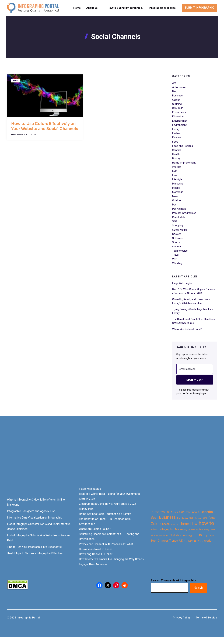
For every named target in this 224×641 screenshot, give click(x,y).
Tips (198, 534)
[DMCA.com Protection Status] (17, 588)
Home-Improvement (184, 162)
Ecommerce (179, 112)
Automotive (179, 87)
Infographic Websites (162, 7)
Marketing (177, 183)
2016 (162, 512)
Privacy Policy (181, 617)
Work (200, 541)
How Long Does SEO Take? (96, 554)
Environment (179, 124)
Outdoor (177, 200)
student (176, 246)
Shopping (177, 225)
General (176, 150)
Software (177, 238)
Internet (176, 166)
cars (204, 517)
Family (176, 129)
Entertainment (180, 120)
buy (179, 518)
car (191, 517)
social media (162, 535)
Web (174, 259)
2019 (181, 512)
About (195, 512)
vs (185, 541)
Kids (174, 171)
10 (152, 512)
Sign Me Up (194, 379)
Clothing (177, 104)
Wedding (177, 263)
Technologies (180, 250)
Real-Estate (179, 217)
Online (199, 529)
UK (181, 540)
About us (91, 7)
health (166, 524)
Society (176, 234)
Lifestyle (177, 179)
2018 (175, 512)
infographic (166, 529)
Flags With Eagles (182, 283)
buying (185, 518)
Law (174, 175)
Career (176, 99)
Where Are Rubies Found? (187, 329)
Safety (206, 529)
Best (154, 518)
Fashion (176, 133)
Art (174, 83)
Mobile (176, 187)
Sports (176, 242)
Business (177, 95)
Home (77, 7)
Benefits (207, 512)
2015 (157, 512)
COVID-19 (178, 108)
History (176, 158)
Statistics (175, 535)
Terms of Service (206, 617)
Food (175, 141)
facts (211, 517)
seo (213, 529)
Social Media (179, 229)
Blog (15, 80)
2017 (169, 512)
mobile (192, 529)
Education (178, 116)
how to (206, 523)
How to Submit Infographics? (125, 7)
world (208, 540)
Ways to (192, 541)
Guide (156, 524)
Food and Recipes (182, 145)
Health (176, 154)
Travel (175, 254)
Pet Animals (179, 208)
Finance (176, 137)
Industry (155, 529)
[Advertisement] (111, 457)
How (193, 524)
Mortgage (177, 192)
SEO (174, 221)
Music (175, 196)
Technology (187, 535)
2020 (188, 512)
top (206, 535)
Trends (173, 540)
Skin (153, 535)
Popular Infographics (184, 213)
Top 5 (211, 535)
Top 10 (155, 540)
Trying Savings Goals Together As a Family (105, 514)
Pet (174, 204)
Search (198, 587)
